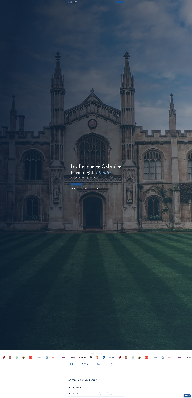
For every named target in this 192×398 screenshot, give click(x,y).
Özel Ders (94, 1)
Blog (107, 1)
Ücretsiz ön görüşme (76, 183)
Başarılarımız (99, 1)
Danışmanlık (89, 1)
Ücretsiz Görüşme (120, 1)
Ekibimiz (103, 1)
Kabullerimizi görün (88, 184)
